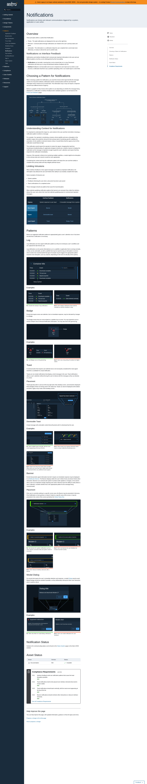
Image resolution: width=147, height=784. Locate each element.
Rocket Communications (118, 2)
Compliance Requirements (115, 66)
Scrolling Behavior (9, 55)
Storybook (112, 36)
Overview (111, 47)
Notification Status (113, 58)
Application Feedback (10, 33)
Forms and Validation (10, 43)
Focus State (8, 41)
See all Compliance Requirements (41, 701)
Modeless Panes (9, 46)
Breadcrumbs (8, 36)
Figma (111, 33)
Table (6, 63)
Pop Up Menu (8, 53)
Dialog (70, 578)
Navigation (7, 48)
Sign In (7, 58)
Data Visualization (9, 38)
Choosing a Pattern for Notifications (118, 51)
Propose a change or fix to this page (36, 718)
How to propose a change (34, 721)
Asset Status (112, 62)
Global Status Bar (59, 497)
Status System (8, 60)
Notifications (8, 50)
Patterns (111, 55)
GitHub (111, 40)
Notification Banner (34, 479)
